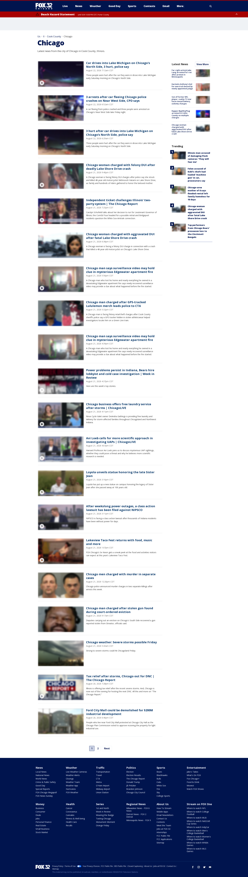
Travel (99, 775)
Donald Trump (133, 782)
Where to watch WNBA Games (197, 844)
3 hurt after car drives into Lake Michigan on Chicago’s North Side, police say (119, 133)
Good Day (40, 785)
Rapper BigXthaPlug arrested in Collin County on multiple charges (181, 114)
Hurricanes (71, 789)
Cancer (69, 808)
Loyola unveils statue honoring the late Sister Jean (120, 474)
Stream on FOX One (199, 804)
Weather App (72, 785)
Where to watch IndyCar (198, 827)
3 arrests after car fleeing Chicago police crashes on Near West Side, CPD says (116, 99)
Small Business (43, 828)
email (210, 867)
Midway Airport (103, 789)
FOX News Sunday (44, 795)
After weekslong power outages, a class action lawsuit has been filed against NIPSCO (120, 508)
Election (130, 771)
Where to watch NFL (196, 808)
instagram (198, 867)
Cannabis (70, 815)
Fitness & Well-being (75, 818)
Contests (161, 822)
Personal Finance (44, 822)
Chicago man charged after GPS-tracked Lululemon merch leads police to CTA (116, 304)
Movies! (190, 785)
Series (100, 804)
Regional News (136, 804)
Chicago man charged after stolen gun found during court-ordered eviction (119, 610)
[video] (61, 74)
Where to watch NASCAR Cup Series (198, 822)
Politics (131, 767)
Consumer (40, 811)
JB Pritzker (131, 785)
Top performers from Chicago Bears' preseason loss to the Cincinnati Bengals (199, 231)
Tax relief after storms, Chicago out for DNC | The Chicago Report (120, 678)
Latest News (180, 64)
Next (107, 748)
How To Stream (164, 808)
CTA (98, 778)
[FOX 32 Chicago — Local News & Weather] (45, 6)
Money (40, 804)
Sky (158, 792)
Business (40, 808)
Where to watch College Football (198, 813)
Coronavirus (71, 811)
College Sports (163, 795)
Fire (158, 789)
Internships (162, 832)
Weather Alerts (73, 775)
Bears (159, 771)
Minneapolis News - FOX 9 (138, 820)
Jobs (38, 818)
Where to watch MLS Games (196, 850)
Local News (41, 771)
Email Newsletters (165, 815)
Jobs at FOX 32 (163, 828)
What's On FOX (194, 775)
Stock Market (42, 832)
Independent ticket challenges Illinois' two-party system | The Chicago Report (118, 202)
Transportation (103, 771)
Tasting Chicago (103, 818)
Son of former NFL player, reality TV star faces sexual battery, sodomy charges (181, 100)
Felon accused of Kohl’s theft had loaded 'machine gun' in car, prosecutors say (197, 174)
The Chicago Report (135, 778)
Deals (38, 815)
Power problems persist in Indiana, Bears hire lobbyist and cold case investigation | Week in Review (120, 374)
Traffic (100, 767)
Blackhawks (162, 775)
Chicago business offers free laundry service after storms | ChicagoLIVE (118, 406)
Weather (71, 767)
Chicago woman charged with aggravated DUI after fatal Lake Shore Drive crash (120, 236)
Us (38, 36)
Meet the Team (164, 825)
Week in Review (103, 811)
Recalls (69, 825)
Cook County (54, 36)
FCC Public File (163, 835)
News (39, 767)
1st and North (102, 808)
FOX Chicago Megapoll (46, 792)
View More (202, 64)
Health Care (71, 822)
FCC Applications (164, 839)
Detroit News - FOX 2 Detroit (136, 815)
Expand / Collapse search (210, 6)
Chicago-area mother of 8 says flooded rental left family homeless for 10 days (199, 193)
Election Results (133, 775)
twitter (204, 867)
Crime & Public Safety (46, 782)
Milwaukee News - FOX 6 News (138, 809)
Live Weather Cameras (76, 771)
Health (70, 804)
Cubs (159, 782)
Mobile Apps (162, 811)
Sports (161, 767)
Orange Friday (102, 825)
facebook (193, 867)
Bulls (159, 778)
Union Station (102, 792)
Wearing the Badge (105, 815)
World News (41, 778)
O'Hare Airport (102, 785)
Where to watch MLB (197, 817)
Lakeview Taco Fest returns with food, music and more (119, 542)
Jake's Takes (192, 771)
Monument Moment (105, 822)
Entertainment (196, 767)
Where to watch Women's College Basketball (199, 838)
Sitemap (160, 842)
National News (42, 775)
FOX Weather (72, 792)
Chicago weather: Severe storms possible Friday (121, 642)
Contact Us (162, 818)
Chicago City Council (135, 792)
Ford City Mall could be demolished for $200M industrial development (119, 712)
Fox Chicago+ (193, 778)
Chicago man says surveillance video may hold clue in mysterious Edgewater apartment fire (120, 270)
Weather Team (73, 782)
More (180, 6)
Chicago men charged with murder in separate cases (121, 576)
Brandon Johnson (134, 789)
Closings (70, 778)
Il (43, 36)
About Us (162, 804)
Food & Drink (193, 782)
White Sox (161, 785)
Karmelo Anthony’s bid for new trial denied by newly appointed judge (182, 86)
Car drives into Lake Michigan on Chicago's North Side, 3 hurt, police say (118, 65)
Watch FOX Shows (195, 789)
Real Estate (41, 825)
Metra (99, 782)
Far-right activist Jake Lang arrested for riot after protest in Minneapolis (182, 73)
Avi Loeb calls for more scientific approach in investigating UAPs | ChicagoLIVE (119, 440)
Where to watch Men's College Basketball (197, 832)
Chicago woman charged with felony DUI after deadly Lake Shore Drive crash (120, 167)
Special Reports (43, 789)
